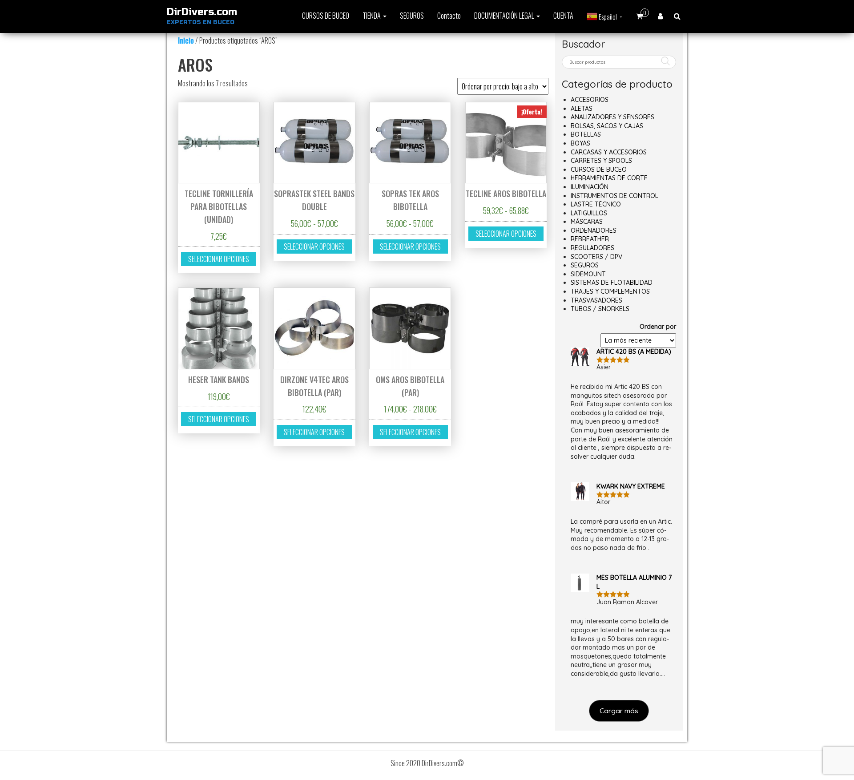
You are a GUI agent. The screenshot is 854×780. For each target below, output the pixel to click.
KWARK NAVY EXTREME (630, 486)
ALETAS (581, 109)
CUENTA (563, 15)
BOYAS (580, 143)
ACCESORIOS (589, 100)
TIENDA (372, 15)
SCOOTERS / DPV (596, 257)
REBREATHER (590, 239)
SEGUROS (412, 15)
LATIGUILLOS (589, 213)
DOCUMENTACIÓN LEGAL (505, 15)
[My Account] (660, 15)
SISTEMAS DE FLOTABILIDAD (612, 283)
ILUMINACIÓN (589, 187)
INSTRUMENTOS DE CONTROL (614, 196)
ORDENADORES (593, 230)
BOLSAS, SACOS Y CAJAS (607, 126)
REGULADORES (592, 248)
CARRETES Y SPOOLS (601, 161)
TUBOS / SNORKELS (600, 309)
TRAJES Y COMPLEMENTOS (610, 291)
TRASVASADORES (596, 300)
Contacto (449, 15)
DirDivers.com (202, 12)
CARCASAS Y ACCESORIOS (609, 152)
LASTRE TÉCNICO (596, 204)
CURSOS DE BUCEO (325, 15)
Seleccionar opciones (218, 259)
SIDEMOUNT (588, 274)
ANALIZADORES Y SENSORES (612, 117)
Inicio (186, 40)
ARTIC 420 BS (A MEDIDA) (633, 352)
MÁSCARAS (587, 222)
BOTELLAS (586, 134)
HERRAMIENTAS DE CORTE (609, 178)
